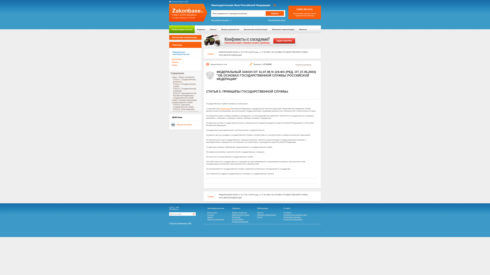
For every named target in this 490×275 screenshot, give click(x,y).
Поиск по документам (215, 219)
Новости (303, 29)
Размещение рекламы (292, 217)
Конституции (225, 109)
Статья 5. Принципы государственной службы (183, 106)
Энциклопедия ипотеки (182, 29)
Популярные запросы (220, 20)
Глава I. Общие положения (183, 77)
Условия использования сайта (295, 215)
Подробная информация (303, 64)
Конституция (176, 59)
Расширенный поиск (276, 20)
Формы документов (230, 29)
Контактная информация (293, 219)
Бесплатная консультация (255, 29)
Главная (210, 54)
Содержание (177, 73)
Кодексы (201, 29)
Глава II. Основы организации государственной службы (184, 101)
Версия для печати (184, 124)
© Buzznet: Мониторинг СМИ (180, 223)
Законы (213, 29)
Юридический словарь (240, 215)
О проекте (287, 213)
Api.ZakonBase (237, 219)
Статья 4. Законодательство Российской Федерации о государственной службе (185, 95)
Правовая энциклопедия (283, 29)
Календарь (236, 217)
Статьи (259, 217)
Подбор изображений (240, 222)
